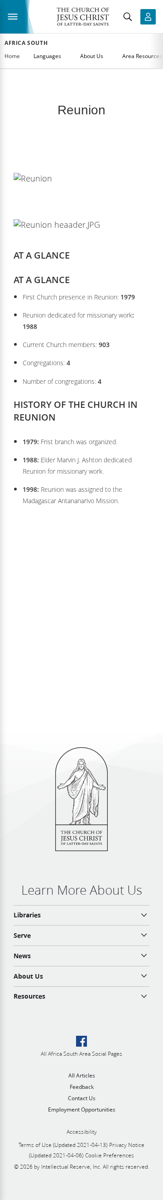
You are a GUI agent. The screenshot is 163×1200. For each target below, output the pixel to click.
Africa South (26, 43)
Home (12, 56)
